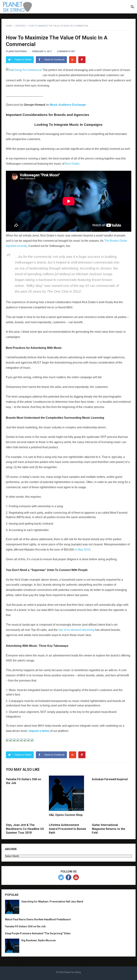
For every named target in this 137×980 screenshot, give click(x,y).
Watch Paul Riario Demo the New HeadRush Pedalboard (38, 919)
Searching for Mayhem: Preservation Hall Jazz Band (52, 901)
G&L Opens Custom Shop (66, 815)
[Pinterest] (81, 59)
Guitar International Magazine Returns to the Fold (108, 828)
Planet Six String (72, 972)
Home (9, 26)
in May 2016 (82, 549)
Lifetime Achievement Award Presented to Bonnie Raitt (67, 828)
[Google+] (72, 59)
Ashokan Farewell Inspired (110, 779)
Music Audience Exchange (68, 104)
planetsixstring (16, 51)
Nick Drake (72, 163)
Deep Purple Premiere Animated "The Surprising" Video (38, 933)
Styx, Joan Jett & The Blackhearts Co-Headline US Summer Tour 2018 (25, 828)
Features (20, 26)
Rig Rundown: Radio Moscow (38, 940)
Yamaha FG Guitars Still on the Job (25, 926)
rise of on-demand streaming (76, 629)
